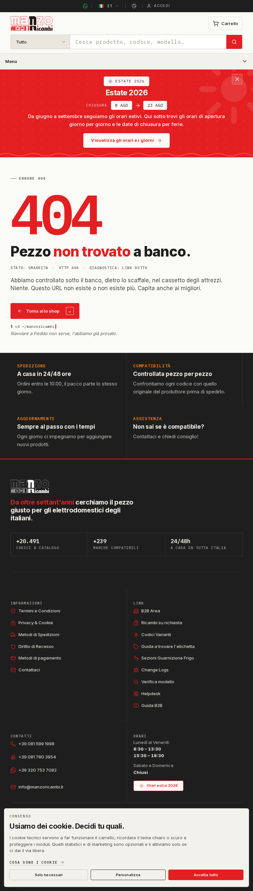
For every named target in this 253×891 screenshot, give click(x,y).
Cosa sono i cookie (34, 862)
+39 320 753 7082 (37, 770)
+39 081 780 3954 (37, 756)
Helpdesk (150, 693)
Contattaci (29, 669)
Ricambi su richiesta (161, 622)
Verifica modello (157, 681)
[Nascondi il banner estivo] (237, 79)
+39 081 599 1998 (36, 743)
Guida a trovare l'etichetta (168, 646)
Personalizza (128, 875)
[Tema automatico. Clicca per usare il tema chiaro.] (134, 6)
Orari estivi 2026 (162, 785)
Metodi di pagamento (39, 658)
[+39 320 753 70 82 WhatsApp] (85, 6)
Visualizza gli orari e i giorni (122, 140)
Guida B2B (151, 705)
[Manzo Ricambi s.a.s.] (30, 486)
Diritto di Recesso (36, 646)
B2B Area (150, 610)
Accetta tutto (206, 875)
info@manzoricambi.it (40, 786)
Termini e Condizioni (39, 610)
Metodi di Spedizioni (38, 634)
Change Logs (155, 669)
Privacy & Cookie (35, 622)
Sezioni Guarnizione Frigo (167, 658)
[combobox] (148, 42)
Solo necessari (49, 875)
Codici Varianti (156, 634)
